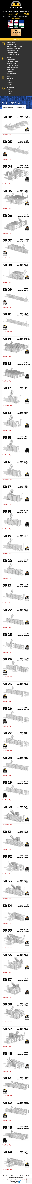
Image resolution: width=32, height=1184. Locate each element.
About (9, 89)
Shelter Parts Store (13, 48)
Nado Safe (10, 69)
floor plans (8, 107)
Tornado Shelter (12, 67)
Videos (9, 80)
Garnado (10, 71)
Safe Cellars (11, 59)
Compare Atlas (12, 52)
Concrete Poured (12, 65)
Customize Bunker (13, 55)
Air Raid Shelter (12, 74)
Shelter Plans (11, 44)
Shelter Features (12, 50)
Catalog (9, 84)
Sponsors (10, 91)
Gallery (9, 82)
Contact (9, 93)
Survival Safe (11, 63)
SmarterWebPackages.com (23, 1179)
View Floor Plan (7, 134)
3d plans (20, 107)
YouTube (10, 78)
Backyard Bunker (12, 61)
